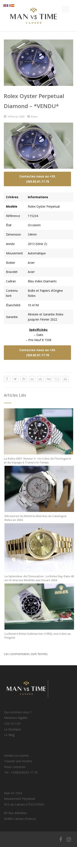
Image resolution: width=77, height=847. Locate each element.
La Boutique (12, 729)
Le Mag (9, 735)
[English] (5, 5)
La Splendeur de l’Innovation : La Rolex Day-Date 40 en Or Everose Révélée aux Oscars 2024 (39, 578)
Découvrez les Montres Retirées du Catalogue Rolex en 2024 (35, 518)
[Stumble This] (40, 379)
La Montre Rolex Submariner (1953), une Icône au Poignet (37, 635)
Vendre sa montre (16, 755)
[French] (9, 5)
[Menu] (65, 9)
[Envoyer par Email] (57, 379)
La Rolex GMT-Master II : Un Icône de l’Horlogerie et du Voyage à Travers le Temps (37, 460)
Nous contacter (15, 767)
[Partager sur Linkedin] (32, 379)
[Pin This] (24, 379)
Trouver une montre (18, 761)
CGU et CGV (12, 723)
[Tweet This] (15, 379)
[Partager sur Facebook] (7, 379)
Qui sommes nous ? (18, 712)
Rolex (34, 116)
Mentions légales (16, 718)
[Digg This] (49, 379)
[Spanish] (13, 5)
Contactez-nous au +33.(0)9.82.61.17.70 (37, 178)
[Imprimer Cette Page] (65, 379)
